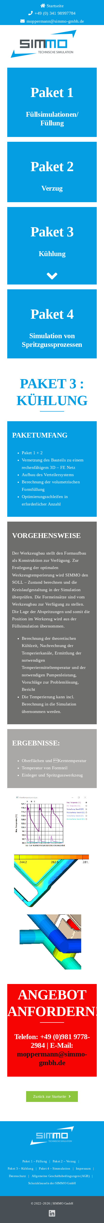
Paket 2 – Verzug (64, 1161)
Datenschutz (17, 1176)
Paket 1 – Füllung (34, 1161)
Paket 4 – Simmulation (54, 1168)
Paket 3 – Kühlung (20, 1168)
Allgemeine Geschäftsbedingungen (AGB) (60, 1176)
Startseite (54, 5)
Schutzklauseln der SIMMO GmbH (52, 1183)
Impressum (83, 1168)
